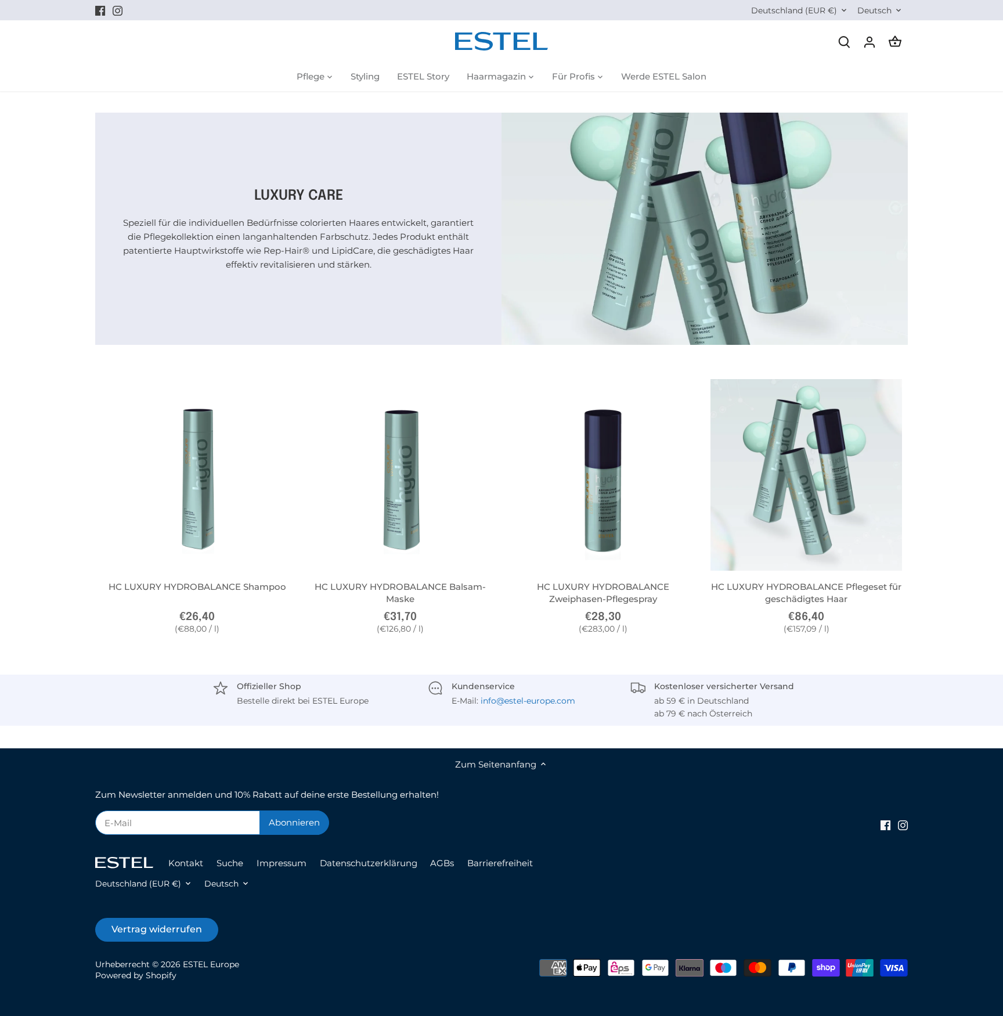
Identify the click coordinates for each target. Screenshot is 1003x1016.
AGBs (442, 863)
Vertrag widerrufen (156, 929)
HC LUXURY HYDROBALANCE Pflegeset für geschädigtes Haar (806, 592)
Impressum (281, 863)
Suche (230, 863)
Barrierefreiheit (500, 863)
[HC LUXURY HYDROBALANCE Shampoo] (197, 475)
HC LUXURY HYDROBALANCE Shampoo (197, 586)
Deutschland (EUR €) (794, 11)
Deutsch (874, 11)
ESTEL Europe (211, 964)
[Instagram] (117, 10)
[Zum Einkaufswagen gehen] (895, 41)
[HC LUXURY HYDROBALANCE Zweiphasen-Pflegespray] (603, 475)
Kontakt (185, 863)
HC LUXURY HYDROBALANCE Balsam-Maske (400, 592)
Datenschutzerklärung (368, 863)
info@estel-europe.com (528, 701)
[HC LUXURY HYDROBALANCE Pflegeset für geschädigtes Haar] (806, 475)
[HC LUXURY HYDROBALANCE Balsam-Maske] (400, 475)
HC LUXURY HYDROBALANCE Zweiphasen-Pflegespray (603, 592)
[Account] (869, 41)
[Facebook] (100, 10)
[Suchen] (844, 41)
